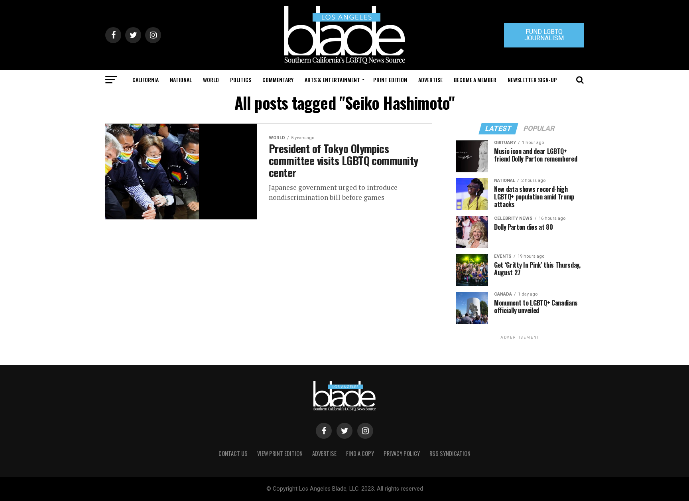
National (181, 79)
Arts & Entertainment (332, 79)
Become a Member (475, 79)
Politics (240, 79)
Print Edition (390, 79)
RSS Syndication (449, 453)
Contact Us (233, 453)
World (211, 79)
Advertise (430, 79)
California (145, 79)
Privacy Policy (402, 453)
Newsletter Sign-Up (532, 79)
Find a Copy (360, 453)
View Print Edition (280, 453)
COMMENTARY (277, 79)
